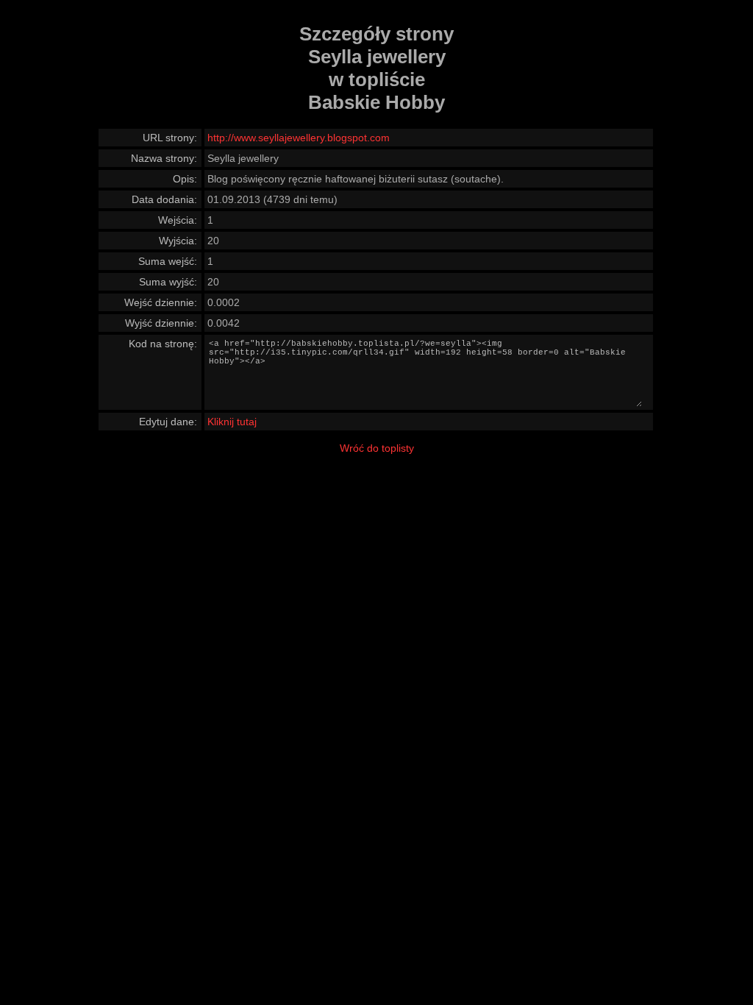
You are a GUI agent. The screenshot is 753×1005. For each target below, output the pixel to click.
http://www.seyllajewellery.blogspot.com (298, 137)
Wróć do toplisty (377, 448)
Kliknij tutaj (232, 421)
